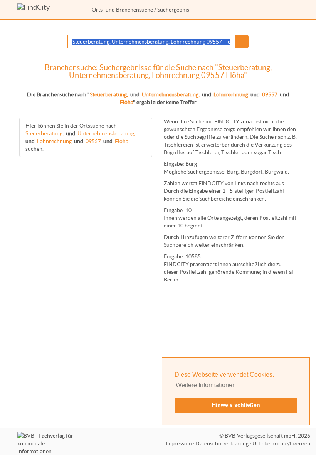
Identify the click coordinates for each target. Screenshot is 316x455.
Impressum (179, 443)
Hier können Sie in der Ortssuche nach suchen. (80, 137)
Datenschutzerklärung (222, 443)
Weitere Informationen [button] (206, 385)
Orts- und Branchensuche (122, 10)
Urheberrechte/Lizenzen (281, 443)
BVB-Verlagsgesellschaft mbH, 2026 (267, 436)
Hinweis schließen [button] (236, 405)
